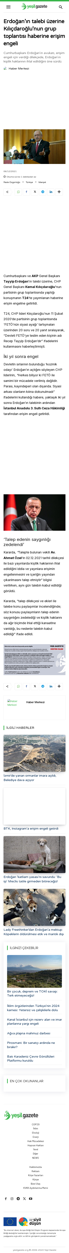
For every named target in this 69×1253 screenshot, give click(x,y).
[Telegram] (42, 192)
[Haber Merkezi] (6, 68)
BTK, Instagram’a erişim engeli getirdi (31, 828)
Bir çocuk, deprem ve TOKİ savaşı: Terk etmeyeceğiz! (32, 993)
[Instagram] (12, 1199)
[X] (34, 192)
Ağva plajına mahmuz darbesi (28, 1033)
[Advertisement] (34, 101)
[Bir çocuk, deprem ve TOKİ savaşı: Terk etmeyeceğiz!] (34, 971)
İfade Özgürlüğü (12, 182)
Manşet (42, 182)
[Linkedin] (50, 192)
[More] (59, 192)
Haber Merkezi (19, 68)
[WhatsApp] (18, 192)
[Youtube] (30, 1199)
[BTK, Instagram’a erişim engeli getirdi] (34, 806)
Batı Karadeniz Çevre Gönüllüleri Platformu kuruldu (30, 1058)
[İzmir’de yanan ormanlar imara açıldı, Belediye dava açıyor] (34, 753)
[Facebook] (26, 192)
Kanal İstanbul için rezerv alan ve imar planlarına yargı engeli (34, 1022)
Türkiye (29, 182)
